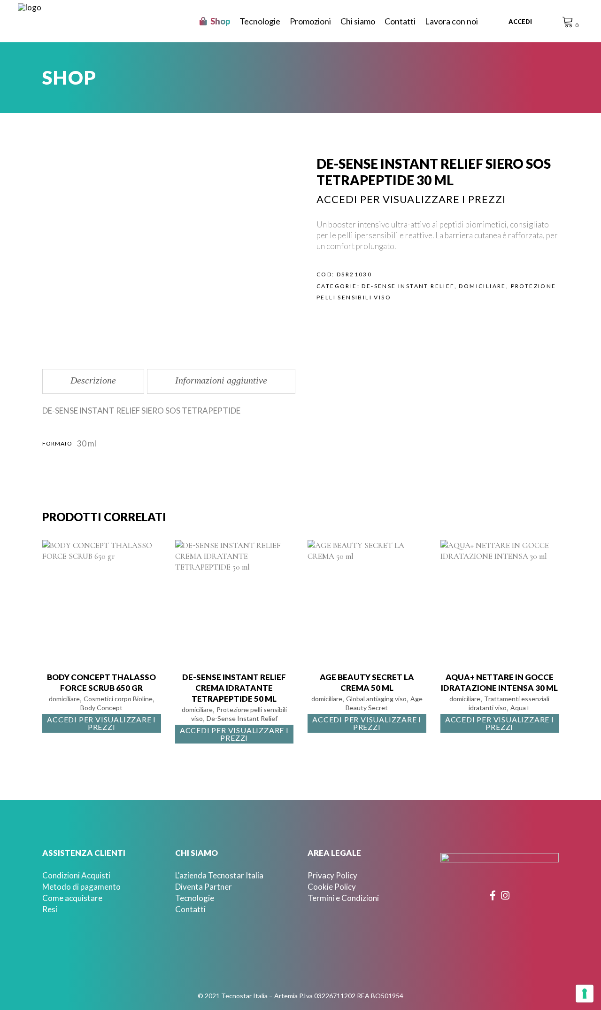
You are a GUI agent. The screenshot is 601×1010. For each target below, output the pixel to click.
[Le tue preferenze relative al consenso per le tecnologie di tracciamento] (584, 993)
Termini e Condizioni (343, 898)
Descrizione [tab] (93, 380)
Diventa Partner (203, 887)
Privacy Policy (332, 875)
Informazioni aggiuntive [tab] (221, 380)
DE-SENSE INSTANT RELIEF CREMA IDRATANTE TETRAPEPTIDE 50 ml (234, 688)
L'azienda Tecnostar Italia (219, 875)
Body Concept (101, 708)
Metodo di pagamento (81, 887)
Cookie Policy (332, 887)
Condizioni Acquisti (76, 875)
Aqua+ (520, 708)
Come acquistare (72, 898)
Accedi (520, 21)
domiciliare (482, 286)
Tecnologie (194, 898)
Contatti (190, 909)
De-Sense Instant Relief (408, 286)
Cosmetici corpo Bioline (118, 699)
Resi (49, 909)
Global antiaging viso (376, 699)
